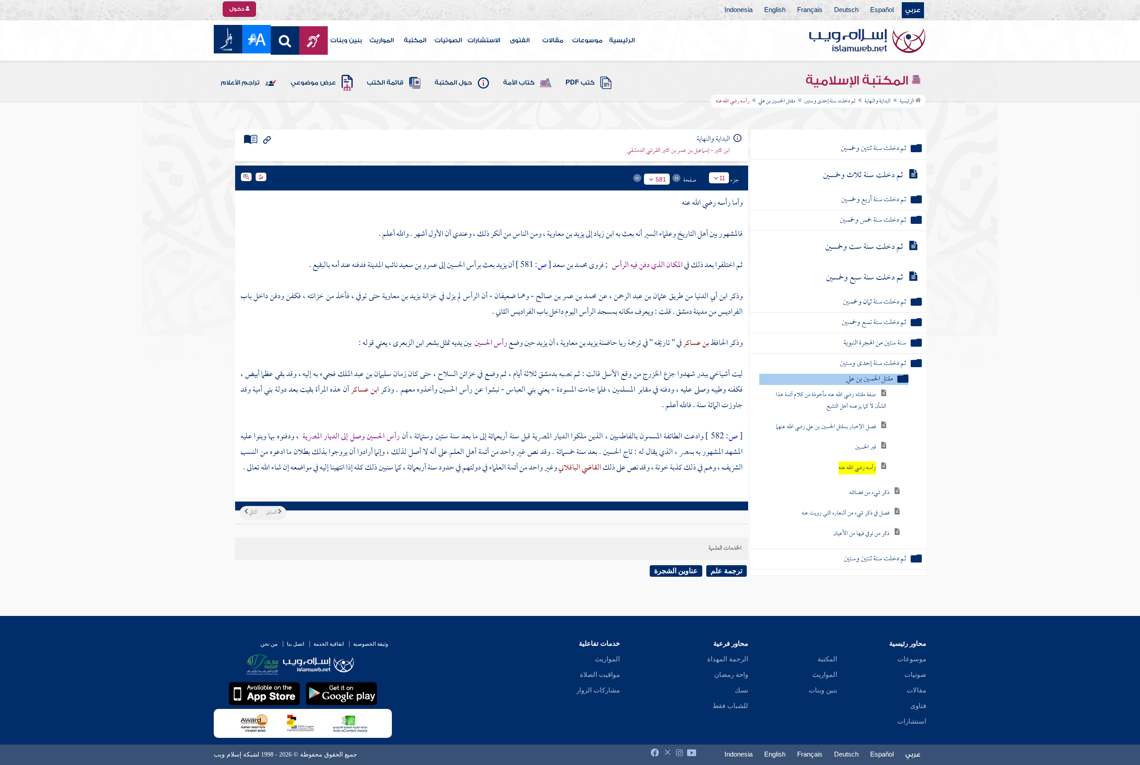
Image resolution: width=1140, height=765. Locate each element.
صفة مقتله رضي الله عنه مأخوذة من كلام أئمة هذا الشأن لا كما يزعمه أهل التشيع (831, 401)
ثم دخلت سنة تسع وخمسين (874, 322)
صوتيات (915, 674)
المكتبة (415, 40)
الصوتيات (448, 40)
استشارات (911, 721)
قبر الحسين (865, 447)
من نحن (269, 644)
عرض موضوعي (313, 82)
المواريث (382, 40)
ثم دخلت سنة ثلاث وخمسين (863, 175)
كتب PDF (580, 82)
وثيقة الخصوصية (370, 644)
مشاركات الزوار (598, 690)
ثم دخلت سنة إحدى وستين (829, 101)
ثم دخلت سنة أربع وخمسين (873, 200)
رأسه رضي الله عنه (857, 467)
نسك (741, 690)
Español (882, 10)
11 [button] (722, 178)
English (775, 10)
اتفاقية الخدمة (329, 644)
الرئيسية (622, 40)
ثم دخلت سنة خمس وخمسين (873, 220)
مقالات (552, 40)
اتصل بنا (295, 644)
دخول (237, 9)
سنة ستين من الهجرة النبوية (874, 343)
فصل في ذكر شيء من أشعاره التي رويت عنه (845, 513)
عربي (912, 10)
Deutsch (846, 10)
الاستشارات (484, 40)
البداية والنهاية (877, 101)
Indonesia (739, 10)
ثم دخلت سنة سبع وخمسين (864, 278)
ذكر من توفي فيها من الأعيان (861, 533)
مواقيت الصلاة (600, 674)
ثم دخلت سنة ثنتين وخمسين (873, 148)
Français (809, 10)
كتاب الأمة (518, 82)
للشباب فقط (730, 705)
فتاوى (918, 705)
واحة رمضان (731, 674)
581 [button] (661, 179)
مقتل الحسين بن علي (776, 101)
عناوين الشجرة (676, 571)
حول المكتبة (453, 82)
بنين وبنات (346, 40)
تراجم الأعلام (240, 82)
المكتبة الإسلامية (858, 80)
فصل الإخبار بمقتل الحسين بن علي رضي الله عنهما (826, 427)
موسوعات (587, 40)
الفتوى (519, 40)
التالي (252, 512)
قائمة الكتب (385, 82)
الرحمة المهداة (727, 659)
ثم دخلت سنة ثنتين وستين (875, 559)
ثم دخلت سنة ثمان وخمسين (874, 302)
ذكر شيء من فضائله (869, 492)
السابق (272, 512)
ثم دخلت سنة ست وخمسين (864, 247)
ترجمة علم (726, 571)
